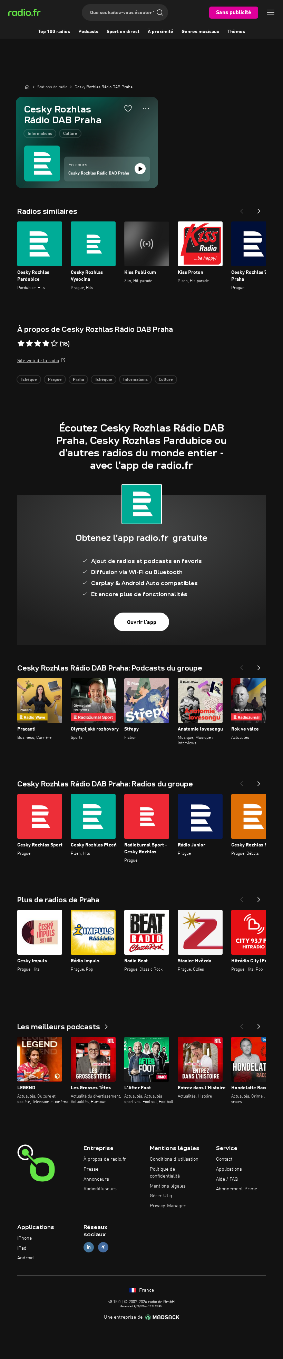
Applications (229, 1169)
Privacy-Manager (168, 1205)
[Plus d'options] (146, 109)
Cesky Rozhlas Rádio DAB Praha (98, 173)
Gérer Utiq (161, 1195)
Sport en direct (123, 31)
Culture (70, 134)
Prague (55, 380)
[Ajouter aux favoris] (128, 108)
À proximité (160, 31)
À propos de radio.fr (105, 1159)
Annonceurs (96, 1179)
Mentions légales (168, 1186)
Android (25, 1258)
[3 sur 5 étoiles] (37, 343)
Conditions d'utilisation (174, 1159)
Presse (91, 1169)
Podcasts (88, 31)
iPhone (24, 1238)
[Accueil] (27, 87)
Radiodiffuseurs (100, 1189)
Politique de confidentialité (165, 1173)
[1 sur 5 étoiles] (21, 343)
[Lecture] (140, 168)
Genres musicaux (200, 31)
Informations (40, 134)
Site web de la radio (38, 360)
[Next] (259, 209)
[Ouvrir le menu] (270, 12)
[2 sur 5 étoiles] (29, 343)
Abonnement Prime (236, 1189)
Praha (78, 380)
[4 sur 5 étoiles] (46, 343)
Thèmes (236, 31)
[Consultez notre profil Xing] (103, 1247)
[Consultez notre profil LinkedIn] (88, 1247)
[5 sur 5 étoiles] (54, 343)
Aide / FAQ (227, 1179)
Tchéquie (103, 380)
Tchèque (29, 380)
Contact (224, 1159)
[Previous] (241, 209)
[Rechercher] (160, 12)
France (146, 1290)
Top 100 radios (54, 31)
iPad (22, 1248)
